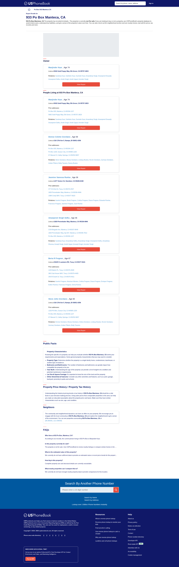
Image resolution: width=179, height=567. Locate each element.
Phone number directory (136, 537)
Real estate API (133, 544)
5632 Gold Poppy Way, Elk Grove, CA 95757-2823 (71, 71)
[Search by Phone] (116, 489)
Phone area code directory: (32, 535)
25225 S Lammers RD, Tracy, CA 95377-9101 (69, 262)
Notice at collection (134, 526)
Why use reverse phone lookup (105, 537)
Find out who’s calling (102, 528)
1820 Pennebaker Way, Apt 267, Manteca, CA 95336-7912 (67, 233)
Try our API (30, 559)
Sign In (151, 3)
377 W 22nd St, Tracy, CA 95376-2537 (61, 189)
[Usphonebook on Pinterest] (33, 540)
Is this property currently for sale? (57, 444)
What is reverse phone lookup (105, 518)
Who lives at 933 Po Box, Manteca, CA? (59, 435)
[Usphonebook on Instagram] (29, 540)
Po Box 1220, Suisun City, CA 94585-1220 (62, 152)
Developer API (133, 540)
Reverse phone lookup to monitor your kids (108, 523)
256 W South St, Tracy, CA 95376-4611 (61, 277)
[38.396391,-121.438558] (53, 421)
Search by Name (91, 497)
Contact (130, 533)
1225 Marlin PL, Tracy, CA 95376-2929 (61, 270)
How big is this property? (54, 460)
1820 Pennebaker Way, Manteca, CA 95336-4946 (64, 192)
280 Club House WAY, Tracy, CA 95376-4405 (63, 273)
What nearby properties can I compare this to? (61, 468)
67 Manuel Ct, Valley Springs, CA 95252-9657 (63, 155)
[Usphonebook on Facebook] (25, 540)
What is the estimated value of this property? (61, 452)
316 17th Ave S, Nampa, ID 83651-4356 (67, 140)
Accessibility (132, 551)
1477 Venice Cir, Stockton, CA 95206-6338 (68, 181)
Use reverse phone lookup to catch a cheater (107, 532)
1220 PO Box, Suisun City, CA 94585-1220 (62, 310)
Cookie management (135, 555)
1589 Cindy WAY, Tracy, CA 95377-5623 (61, 195)
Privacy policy (132, 522)
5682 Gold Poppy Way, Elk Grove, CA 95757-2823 (65, 114)
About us (131, 518)
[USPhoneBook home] (37, 3)
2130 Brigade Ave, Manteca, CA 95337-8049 (63, 229)
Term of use (132, 529)
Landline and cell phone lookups (106, 541)
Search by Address (91, 500)
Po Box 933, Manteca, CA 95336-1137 (61, 111)
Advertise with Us (134, 548)
